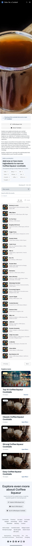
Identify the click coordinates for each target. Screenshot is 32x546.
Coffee (15, 177)
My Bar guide (17, 529)
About (20, 521)
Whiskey (14, 174)
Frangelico (7, 180)
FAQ (27, 535)
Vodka (6, 171)
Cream (6, 174)
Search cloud (26, 529)
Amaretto (7, 177)
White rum (23, 177)
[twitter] (19, 542)
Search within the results (7, 193)
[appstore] (8, 542)
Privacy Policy (16, 535)
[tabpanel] (16, 281)
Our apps (19, 519)
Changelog (27, 537)
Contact (23, 523)
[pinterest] (24, 542)
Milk (21, 171)
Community (5, 519)
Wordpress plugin (7, 529)
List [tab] (21, 200)
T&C (23, 535)
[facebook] (16, 542)
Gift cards (16, 531)
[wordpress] (13, 542)
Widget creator (26, 527)
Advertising (14, 521)
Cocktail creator (15, 527)
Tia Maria (9, 119)
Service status (19, 537)
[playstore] (11, 542)
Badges (7, 521)
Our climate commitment (8, 537)
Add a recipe (5, 527)
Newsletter (9, 523)
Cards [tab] (28, 200)
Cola (22, 174)
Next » (27, 364)
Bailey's (14, 171)
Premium (13, 519)
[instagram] (21, 542)
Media (25, 521)
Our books (27, 519)
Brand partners (7, 535)
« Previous (5, 364)
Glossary (16, 523)
